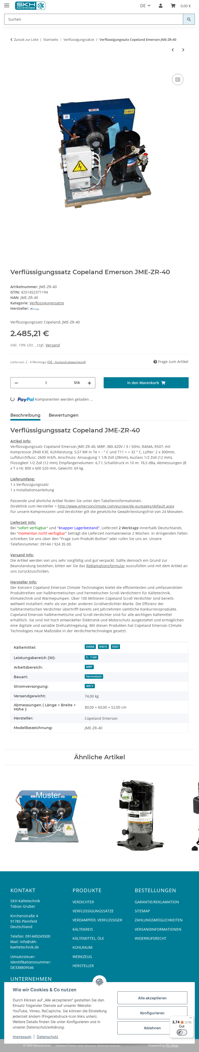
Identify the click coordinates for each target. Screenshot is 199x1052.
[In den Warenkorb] (14, 67)
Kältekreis (83, 929)
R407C (103, 646)
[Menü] (191, 1019)
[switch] (182, 1032)
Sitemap (142, 910)
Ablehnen (152, 1028)
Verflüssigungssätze (47, 302)
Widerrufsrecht (150, 938)
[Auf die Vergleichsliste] (177, 79)
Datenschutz (47, 1036)
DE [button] (143, 6)
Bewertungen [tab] (64, 415)
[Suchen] (189, 19)
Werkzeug (82, 956)
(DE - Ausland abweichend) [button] (66, 362)
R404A (90, 646)
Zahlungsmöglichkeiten (159, 919)
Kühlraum (83, 947)
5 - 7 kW (91, 657)
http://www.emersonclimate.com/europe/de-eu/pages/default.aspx (116, 506)
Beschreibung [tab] (25, 415)
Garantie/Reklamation (157, 901)
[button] (161, 6)
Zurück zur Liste (26, 39)
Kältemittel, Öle (88, 938)
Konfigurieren (152, 1013)
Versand (53, 345)
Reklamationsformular (105, 565)
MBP (89, 667)
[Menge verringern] (16, 382)
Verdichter (83, 901)
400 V (89, 686)
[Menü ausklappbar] (6, 3)
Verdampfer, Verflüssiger (97, 919)
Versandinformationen (158, 929)
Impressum (22, 1036)
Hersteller (83, 965)
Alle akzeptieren (152, 998)
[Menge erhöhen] (89, 382)
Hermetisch (94, 676)
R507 (115, 646)
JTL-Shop (172, 1045)
